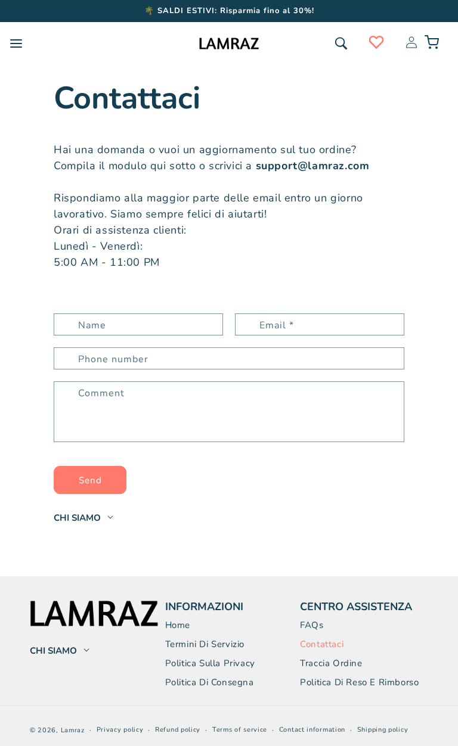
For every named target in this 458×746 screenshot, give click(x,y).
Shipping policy (383, 729)
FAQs (311, 625)
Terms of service (239, 729)
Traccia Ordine (331, 663)
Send (90, 480)
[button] (341, 43)
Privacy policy (120, 729)
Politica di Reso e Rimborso (359, 682)
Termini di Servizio (205, 644)
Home (177, 625)
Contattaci (322, 644)
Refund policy (177, 729)
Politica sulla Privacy (210, 663)
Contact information (312, 729)
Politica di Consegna (209, 682)
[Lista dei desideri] (376, 42)
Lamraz (73, 730)
